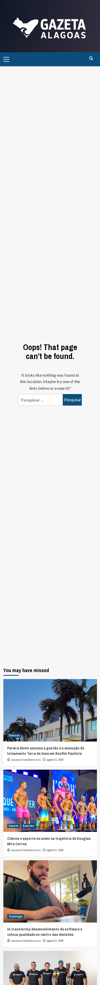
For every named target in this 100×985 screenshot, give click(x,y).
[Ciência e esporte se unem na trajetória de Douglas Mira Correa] (50, 801)
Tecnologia (15, 916)
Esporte (13, 826)
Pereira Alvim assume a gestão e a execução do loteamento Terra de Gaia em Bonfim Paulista (45, 750)
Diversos (14, 735)
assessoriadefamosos (26, 759)
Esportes (28, 826)
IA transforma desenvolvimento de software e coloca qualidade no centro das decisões (44, 931)
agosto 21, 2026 (55, 759)
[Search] (91, 58)
